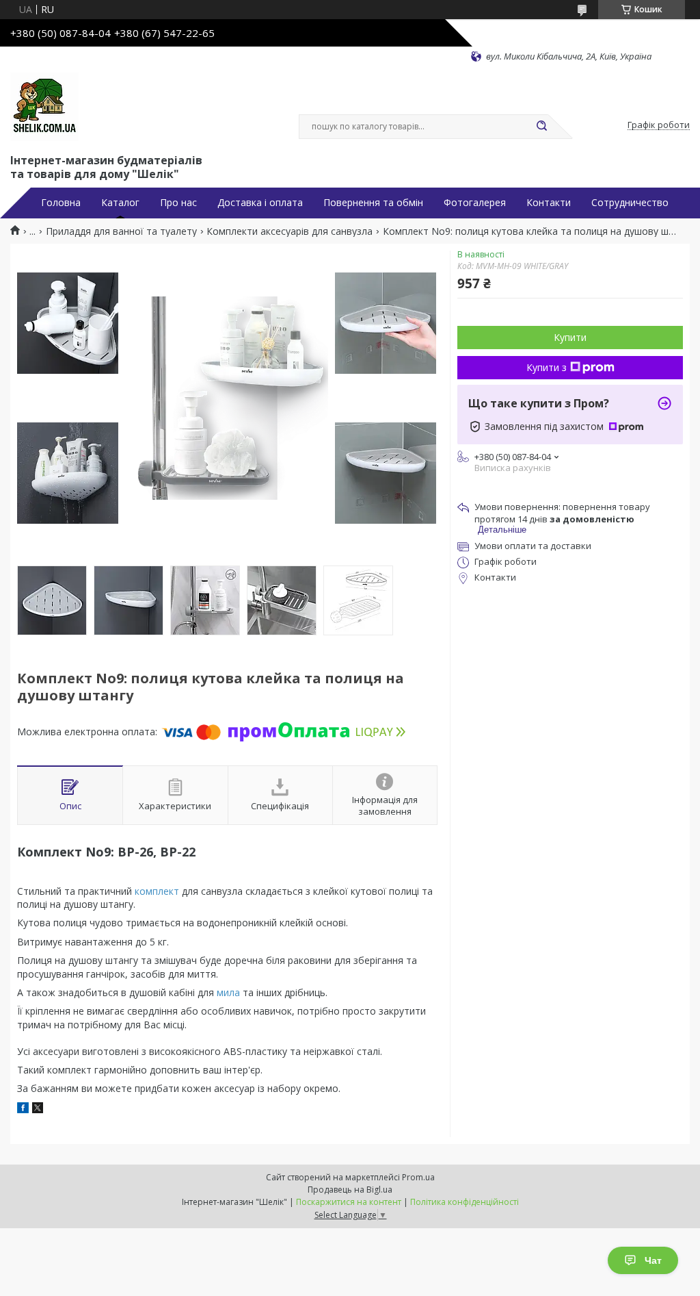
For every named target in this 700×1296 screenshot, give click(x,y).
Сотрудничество (630, 202)
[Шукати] (541, 126)
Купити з (546, 367)
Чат (653, 1260)
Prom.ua (418, 1177)
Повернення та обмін (373, 202)
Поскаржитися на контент (348, 1202)
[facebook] (23, 1109)
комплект (157, 891)
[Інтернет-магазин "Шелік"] (44, 107)
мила (228, 992)
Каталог (120, 202)
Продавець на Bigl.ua (350, 1189)
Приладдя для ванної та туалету (121, 231)
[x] (37, 1109)
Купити (570, 337)
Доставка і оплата (260, 202)
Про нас (178, 202)
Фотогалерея (475, 202)
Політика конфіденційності (464, 1202)
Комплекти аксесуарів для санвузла (289, 231)
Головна (61, 202)
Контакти (548, 202)
